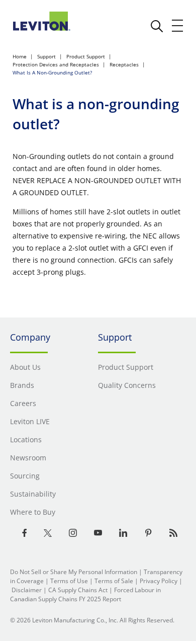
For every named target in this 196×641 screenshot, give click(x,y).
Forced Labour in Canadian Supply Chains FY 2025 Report (85, 594)
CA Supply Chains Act (78, 590)
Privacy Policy (158, 581)
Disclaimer (27, 590)
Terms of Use (69, 581)
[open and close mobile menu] (178, 26)
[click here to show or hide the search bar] (157, 26)
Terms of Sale (113, 581)
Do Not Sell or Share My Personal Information (73, 572)
